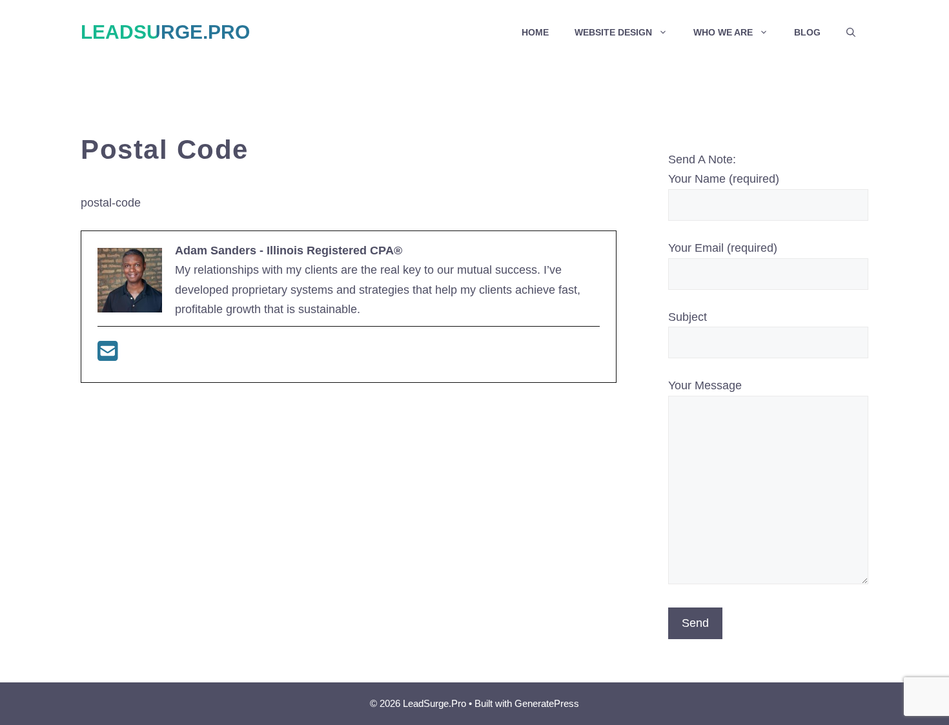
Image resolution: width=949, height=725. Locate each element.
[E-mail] (107, 355)
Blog (807, 32)
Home (535, 32)
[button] (850, 32)
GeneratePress (547, 703)
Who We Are (723, 32)
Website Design (613, 32)
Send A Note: (702, 159)
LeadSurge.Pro (165, 32)
